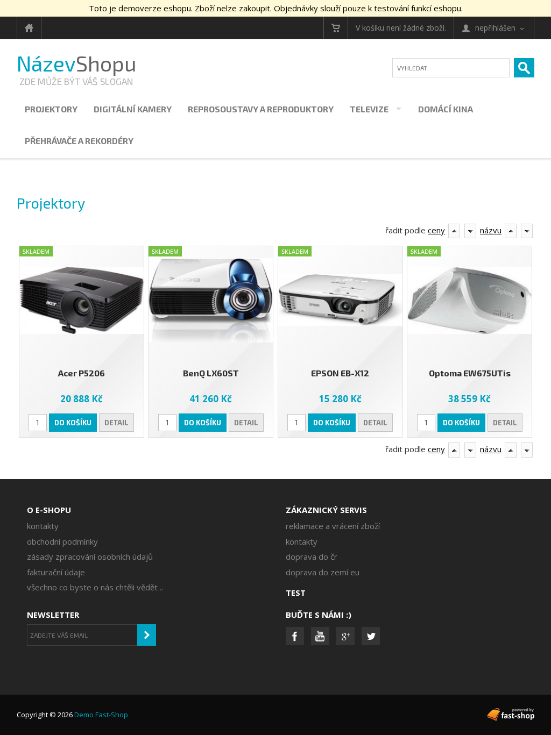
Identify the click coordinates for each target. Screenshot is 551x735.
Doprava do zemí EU (322, 572)
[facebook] (295, 636)
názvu (490, 230)
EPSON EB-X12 (340, 373)
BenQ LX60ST (211, 373)
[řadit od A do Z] (454, 231)
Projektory (51, 109)
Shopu (76, 63)
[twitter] (371, 636)
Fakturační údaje (56, 572)
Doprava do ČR (311, 556)
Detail (116, 422)
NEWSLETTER (53, 614)
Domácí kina (445, 109)
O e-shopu (49, 509)
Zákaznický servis (326, 509)
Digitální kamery (133, 109)
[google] (345, 636)
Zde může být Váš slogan (76, 81)
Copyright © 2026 (72, 714)
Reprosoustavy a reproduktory (261, 109)
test (296, 592)
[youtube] (320, 636)
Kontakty (43, 525)
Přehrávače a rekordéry (79, 140)
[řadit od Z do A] (470, 231)
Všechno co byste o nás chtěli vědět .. (95, 587)
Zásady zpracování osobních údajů (90, 556)
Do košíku (72, 422)
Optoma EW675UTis (470, 373)
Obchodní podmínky (62, 541)
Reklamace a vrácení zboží (333, 525)
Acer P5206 (81, 373)
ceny (436, 230)
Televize (369, 109)
